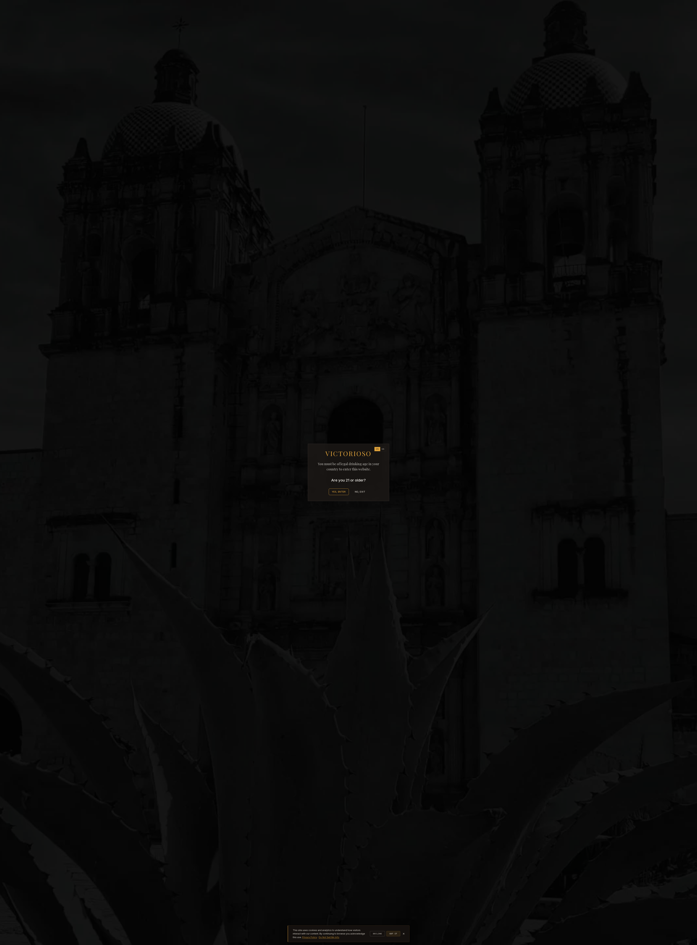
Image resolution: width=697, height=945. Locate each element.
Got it (393, 934)
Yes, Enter (339, 492)
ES (383, 449)
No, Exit (360, 492)
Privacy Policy (309, 937)
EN (377, 449)
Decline (377, 934)
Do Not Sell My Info (329, 937)
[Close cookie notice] (404, 934)
